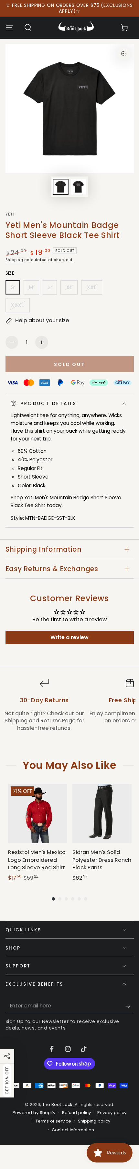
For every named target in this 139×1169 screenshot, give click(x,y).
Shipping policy (94, 1121)
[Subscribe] (129, 1006)
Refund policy (76, 1113)
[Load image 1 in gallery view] (60, 187)
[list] (69, 708)
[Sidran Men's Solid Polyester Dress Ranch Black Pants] (102, 813)
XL (72, 289)
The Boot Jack (57, 1104)
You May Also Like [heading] (69, 765)
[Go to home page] (76, 28)
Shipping (14, 259)
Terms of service (53, 1121)
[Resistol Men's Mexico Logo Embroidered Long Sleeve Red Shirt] (37, 813)
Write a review (69, 637)
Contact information (73, 1130)
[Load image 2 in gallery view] (78, 187)
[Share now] (7, 1056)
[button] (27, 27)
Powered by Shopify (34, 1113)
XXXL (20, 307)
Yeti (10, 214)
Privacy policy (111, 1113)
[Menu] (9, 27)
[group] (37, 833)
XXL (94, 289)
